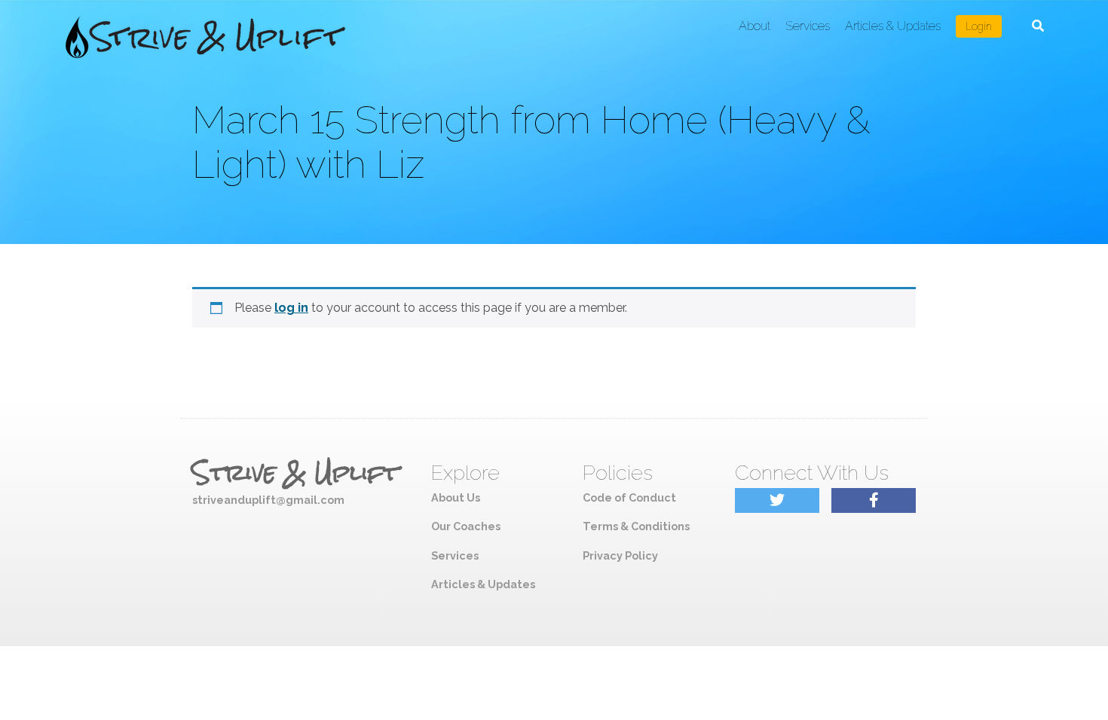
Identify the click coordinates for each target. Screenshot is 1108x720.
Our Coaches (465, 526)
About (754, 26)
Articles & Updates (893, 26)
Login (979, 26)
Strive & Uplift (295, 473)
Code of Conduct (629, 497)
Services (807, 26)
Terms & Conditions (636, 526)
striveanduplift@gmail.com (268, 499)
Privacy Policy (620, 555)
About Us (455, 497)
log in (291, 308)
